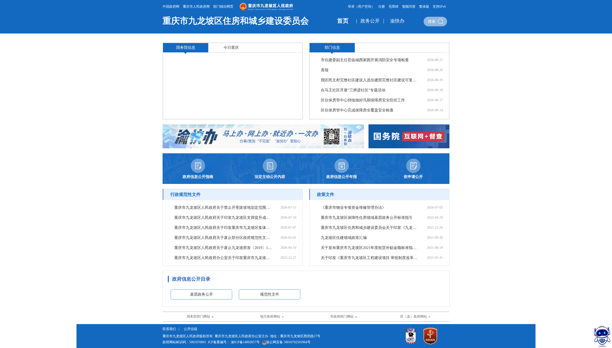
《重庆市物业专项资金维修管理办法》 (353, 207)
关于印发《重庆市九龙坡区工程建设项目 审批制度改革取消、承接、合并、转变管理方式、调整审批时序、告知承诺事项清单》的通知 (369, 258)
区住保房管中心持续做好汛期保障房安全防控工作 (363, 100)
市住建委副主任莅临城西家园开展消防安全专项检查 (365, 60)
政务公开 (370, 20)
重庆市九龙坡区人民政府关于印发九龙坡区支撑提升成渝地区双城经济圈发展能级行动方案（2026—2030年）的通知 (223, 217)
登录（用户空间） (361, 6)
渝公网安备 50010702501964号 (288, 342)
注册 (381, 6)
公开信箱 (190, 329)
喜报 (324, 70)
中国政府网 (171, 6)
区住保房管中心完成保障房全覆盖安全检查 (357, 110)
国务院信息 (185, 47)
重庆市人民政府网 (196, 6)
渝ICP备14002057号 (245, 342)
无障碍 (393, 6)
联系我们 (170, 329)
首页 (343, 21)
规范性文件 (269, 294)
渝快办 (397, 20)
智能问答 (408, 6)
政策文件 (325, 194)
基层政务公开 (201, 294)
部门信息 (332, 47)
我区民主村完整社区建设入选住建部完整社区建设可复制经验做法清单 (369, 80)
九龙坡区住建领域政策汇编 (344, 238)
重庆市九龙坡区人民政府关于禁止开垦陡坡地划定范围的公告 (223, 207)
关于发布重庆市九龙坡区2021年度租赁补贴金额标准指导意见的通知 (369, 248)
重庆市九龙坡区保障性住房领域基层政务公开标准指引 (367, 217)
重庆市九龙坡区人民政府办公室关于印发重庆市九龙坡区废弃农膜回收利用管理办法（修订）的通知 (223, 258)
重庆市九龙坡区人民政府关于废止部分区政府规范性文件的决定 (223, 238)
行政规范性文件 (185, 194)
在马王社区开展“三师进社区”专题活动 (353, 90)
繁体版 (424, 6)
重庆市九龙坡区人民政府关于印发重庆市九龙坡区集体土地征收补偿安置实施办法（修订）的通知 (223, 228)
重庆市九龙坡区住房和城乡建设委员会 (236, 21)
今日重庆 (231, 47)
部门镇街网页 (223, 6)
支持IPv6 (439, 6)
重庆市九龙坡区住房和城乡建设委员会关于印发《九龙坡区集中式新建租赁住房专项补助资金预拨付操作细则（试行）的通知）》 (369, 228)
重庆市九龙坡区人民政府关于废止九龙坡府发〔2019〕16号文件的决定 (223, 248)
